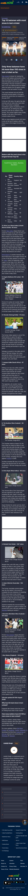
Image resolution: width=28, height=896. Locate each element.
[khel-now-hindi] (26, 2)
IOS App (4, 734)
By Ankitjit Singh (6, 27)
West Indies (9, 231)
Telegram (12, 736)
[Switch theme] (22, 2)
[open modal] (25, 822)
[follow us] (16, 60)
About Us (3, 863)
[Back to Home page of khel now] (7, 2)
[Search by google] (18, 2)
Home (2, 860)
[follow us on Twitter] (14, 879)
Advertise (11, 863)
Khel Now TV (23, 866)
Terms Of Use (4, 869)
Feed (21, 860)
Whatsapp (5, 736)
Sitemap (22, 863)
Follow (14, 26)
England (9, 458)
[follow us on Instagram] (11, 879)
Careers (11, 860)
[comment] (11, 60)
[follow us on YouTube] (17, 879)
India (5, 260)
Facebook (11, 730)
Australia (4, 610)
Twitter (17, 730)
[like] (6, 60)
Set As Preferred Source (10, 30)
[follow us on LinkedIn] (20, 879)
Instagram (23, 730)
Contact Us (4, 866)
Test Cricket (5, 18)
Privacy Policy (13, 866)
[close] (26, 884)
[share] (21, 60)
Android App (20, 732)
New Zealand (10, 635)
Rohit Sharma (6, 254)
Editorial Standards (14, 869)
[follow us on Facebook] (8, 879)
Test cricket (5, 76)
